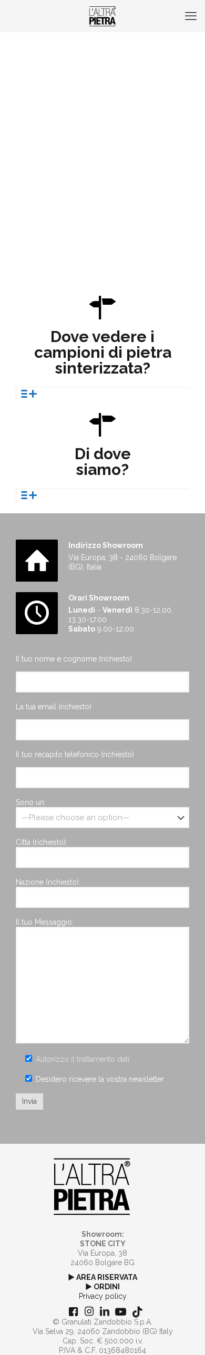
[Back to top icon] (183, 1333)
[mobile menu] (191, 16)
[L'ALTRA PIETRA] (102, 16)
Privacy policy (103, 1296)
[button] (102, 394)
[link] (92, 1186)
